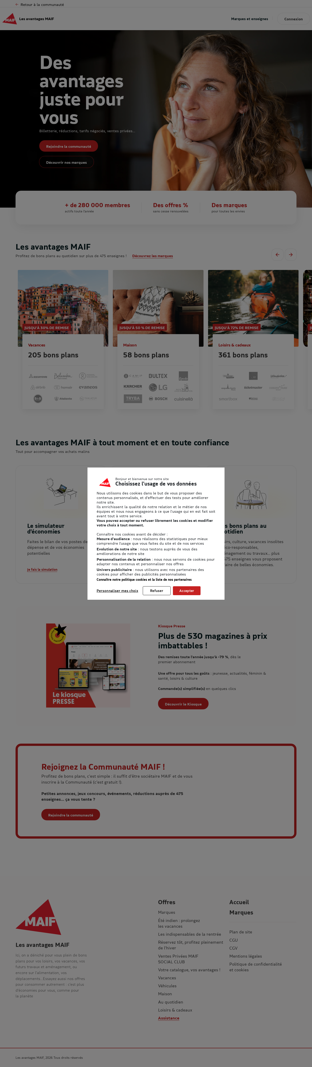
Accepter (186, 591)
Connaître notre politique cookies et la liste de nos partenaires (144, 579)
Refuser (156, 591)
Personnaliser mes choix (117, 591)
